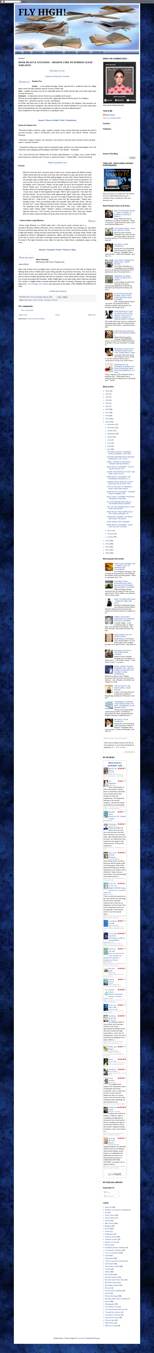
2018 (107, 409)
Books (35, 300)
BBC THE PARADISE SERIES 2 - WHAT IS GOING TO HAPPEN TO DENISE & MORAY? (124, 213)
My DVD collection (111, 1277)
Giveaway (47, 300)
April (109, 449)
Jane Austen (113, 1061)
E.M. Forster (120, 747)
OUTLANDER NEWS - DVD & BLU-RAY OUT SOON (124, 229)
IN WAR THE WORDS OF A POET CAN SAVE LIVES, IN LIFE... (121, 473)
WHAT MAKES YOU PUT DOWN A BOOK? (123, 636)
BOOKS (27, 52)
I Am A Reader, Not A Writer (37, 284)
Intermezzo (112, 824)
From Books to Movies (113, 1250)
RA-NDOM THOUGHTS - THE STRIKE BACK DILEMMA (123, 652)
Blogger (97, 1338)
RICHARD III (70, 52)
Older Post (92, 315)
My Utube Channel (111, 1282)
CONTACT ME (98, 52)
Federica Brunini (114, 1051)
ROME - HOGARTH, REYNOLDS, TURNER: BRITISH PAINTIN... (119, 463)
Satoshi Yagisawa (114, 859)
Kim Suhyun (108, 961)
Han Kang (112, 785)
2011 (107, 547)
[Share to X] (62, 297)
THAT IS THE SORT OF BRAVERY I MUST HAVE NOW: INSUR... (120, 488)
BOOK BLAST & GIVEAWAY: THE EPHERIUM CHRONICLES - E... (119, 478)
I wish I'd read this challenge (115, 1261)
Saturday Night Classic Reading (116, 1299)
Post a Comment (27, 310)
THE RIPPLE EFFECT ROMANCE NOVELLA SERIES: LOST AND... (119, 453)
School (107, 1301)
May (109, 446)
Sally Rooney (108, 820)
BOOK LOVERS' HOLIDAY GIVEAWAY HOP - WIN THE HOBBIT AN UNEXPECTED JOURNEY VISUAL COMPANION (124, 670)
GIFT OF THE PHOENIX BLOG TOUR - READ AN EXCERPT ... (121, 508)
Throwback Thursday (112, 1315)
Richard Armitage (111, 1296)
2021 (107, 400)
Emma (110, 1059)
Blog (74, 250)
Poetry (107, 1293)
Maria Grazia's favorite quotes (115, 738)
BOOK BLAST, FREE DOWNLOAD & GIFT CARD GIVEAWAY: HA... (120, 513)
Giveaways (109, 1258)
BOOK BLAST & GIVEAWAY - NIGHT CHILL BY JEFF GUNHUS (120, 526)
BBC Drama (109, 1223)
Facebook (51, 250)
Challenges (109, 1234)
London (107, 1269)
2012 (107, 544)
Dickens (108, 1245)
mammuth (81, 1338)
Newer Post (23, 315)
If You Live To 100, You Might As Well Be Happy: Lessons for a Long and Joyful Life (115, 888)
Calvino (107, 1231)
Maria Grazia (110, 115)
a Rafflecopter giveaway (58, 291)
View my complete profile (112, 118)
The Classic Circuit (111, 1307)
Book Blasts (28, 300)
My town (108, 1288)
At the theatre (110, 1218)
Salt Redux (112, 1069)
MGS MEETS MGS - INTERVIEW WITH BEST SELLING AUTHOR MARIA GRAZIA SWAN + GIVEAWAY (124, 584)
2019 (107, 406)
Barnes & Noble (52, 120)
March (109, 530)
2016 (107, 415)
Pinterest (66, 250)
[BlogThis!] (60, 297)
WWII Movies (109, 1323)
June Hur (112, 772)
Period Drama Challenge (114, 1291)
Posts (108, 1192)
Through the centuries (113, 1312)
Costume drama (110, 1237)
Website (42, 250)
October (110, 431)
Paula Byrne (113, 1020)
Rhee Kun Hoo (109, 894)
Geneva (111, 979)
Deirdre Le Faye (111, 1242)
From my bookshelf (112, 1253)
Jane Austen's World (112, 1266)
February (110, 534)
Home (19, 52)
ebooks (40, 300)
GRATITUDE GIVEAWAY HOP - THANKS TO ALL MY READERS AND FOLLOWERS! (124, 566)
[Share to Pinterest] (66, 297)
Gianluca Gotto (109, 998)
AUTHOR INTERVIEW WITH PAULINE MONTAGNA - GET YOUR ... (120, 458)
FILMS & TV (37, 52)
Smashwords (71, 120)
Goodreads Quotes (130, 751)
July (109, 440)
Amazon (41, 120)
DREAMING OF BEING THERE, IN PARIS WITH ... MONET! (123, 278)
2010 (107, 550)
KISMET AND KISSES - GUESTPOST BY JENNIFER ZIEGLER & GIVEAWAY (124, 619)
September (111, 434)
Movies (107, 1272)
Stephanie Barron (114, 1144)
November (111, 427)
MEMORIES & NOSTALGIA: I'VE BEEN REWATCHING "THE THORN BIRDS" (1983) (124, 351)
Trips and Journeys (112, 1317)
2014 (107, 422)
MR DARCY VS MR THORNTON (121, 245)
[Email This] (58, 297)
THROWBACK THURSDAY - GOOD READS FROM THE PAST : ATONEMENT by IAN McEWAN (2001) (124, 704)
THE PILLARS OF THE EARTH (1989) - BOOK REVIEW (122, 688)
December (111, 424)
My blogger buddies (112, 1285)
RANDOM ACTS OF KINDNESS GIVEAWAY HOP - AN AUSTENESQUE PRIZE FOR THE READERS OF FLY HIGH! (124, 368)
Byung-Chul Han (114, 925)
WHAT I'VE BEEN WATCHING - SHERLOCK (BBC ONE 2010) (124, 601)
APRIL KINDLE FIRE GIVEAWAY (118, 522)
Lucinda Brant (113, 1071)
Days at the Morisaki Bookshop (112, 855)
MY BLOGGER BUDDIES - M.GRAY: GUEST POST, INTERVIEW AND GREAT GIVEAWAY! (123, 296)
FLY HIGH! (42, 12)
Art (106, 1212)
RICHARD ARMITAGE (54, 52)
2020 (107, 403)
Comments (110, 1196)
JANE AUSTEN (83, 52)
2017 (107, 412)
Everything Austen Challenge (115, 1247)
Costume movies (111, 1239)
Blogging (108, 1226)
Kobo (62, 120)
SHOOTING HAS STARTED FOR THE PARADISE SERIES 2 (124, 333)
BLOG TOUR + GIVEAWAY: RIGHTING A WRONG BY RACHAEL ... (120, 498)
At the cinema (110, 1215)
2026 (107, 391)
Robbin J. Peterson (115, 1111)
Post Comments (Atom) (36, 319)
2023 (107, 397)
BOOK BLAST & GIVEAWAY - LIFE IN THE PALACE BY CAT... (120, 468)
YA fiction (54, 300)
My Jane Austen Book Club (114, 1280)
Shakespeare (109, 1304)
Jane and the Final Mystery (111, 1140)
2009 (107, 553)
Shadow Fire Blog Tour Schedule (57, 76)
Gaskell (107, 1255)
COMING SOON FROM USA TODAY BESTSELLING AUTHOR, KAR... (120, 483)
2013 (107, 541)
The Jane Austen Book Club (115, 1309)
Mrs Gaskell (109, 1274)
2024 (107, 394)
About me (108, 1207)
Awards (107, 1220)
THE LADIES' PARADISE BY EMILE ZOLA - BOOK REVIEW (124, 262)
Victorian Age (109, 1320)
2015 (107, 419)
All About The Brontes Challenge (116, 1210)
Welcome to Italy (111, 1326)
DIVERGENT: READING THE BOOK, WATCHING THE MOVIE (120, 518)
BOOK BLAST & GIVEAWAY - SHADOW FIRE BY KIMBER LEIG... (121, 493)
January (110, 537)
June (109, 443)
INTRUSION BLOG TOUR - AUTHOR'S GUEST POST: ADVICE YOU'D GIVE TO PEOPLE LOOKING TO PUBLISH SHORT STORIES (124, 315)
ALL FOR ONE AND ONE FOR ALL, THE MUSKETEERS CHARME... (119, 503)
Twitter (59, 250)
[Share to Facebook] (64, 297)
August (110, 437)
